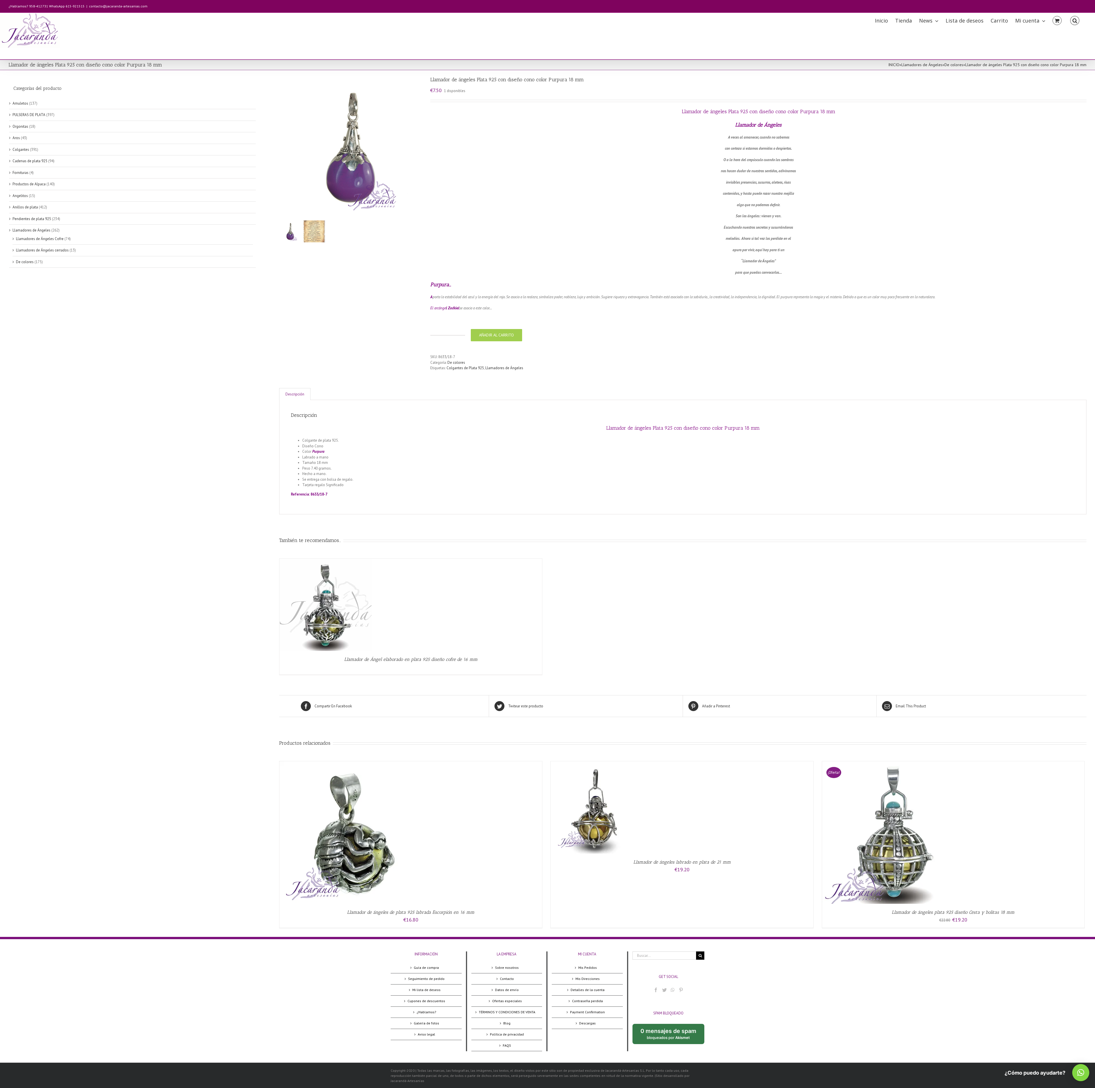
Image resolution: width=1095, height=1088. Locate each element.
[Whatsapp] (673, 990)
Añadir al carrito (496, 335)
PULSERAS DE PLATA (29, 114)
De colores (953, 64)
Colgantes (21, 149)
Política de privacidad (507, 1034)
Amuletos (20, 103)
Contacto (507, 979)
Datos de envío (507, 990)
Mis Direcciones (587, 979)
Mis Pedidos (587, 967)
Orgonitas (20, 126)
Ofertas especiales (507, 1001)
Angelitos (20, 195)
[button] (1080, 1072)
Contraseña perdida (587, 1001)
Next (418, 147)
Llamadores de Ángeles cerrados (42, 250)
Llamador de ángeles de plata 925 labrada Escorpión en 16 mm (410, 912)
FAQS (507, 1045)
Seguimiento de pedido (426, 979)
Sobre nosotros (507, 967)
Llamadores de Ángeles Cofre (40, 238)
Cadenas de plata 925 (30, 161)
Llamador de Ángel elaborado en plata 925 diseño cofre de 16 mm (411, 659)
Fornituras (21, 172)
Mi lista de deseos (426, 990)
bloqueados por (672, 1036)
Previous (283, 147)
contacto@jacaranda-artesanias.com (118, 6)
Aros (16, 137)
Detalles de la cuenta (588, 990)
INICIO (893, 64)
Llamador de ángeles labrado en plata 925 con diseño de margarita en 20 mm (406, 484)
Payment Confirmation (587, 1012)
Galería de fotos (426, 1023)
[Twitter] (664, 990)
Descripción (294, 394)
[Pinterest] (681, 990)
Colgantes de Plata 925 (465, 368)
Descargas (587, 1023)
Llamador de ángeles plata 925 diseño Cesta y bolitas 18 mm (953, 912)
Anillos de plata (25, 207)
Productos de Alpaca (29, 184)
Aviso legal (426, 1034)
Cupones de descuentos (426, 1001)
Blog (506, 1023)
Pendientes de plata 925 (32, 218)
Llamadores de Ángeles (921, 64)
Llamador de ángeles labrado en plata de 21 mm (682, 862)
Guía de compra (426, 967)
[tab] (295, 394)
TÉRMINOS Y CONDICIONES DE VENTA (507, 1012)
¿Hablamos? (426, 1012)
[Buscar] (1074, 20)
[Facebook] (656, 990)
